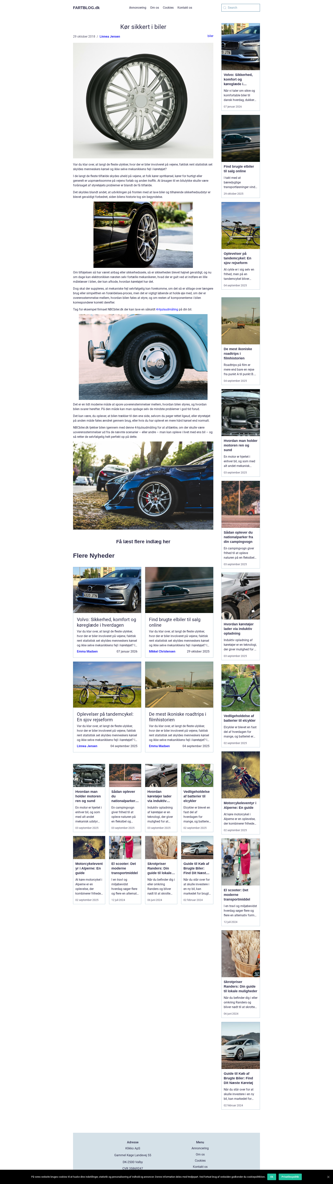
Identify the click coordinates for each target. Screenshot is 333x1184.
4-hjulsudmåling (167, 309)
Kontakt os (184, 7)
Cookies (168, 7)
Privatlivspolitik (290, 1176)
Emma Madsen (87, 651)
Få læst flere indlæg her (143, 541)
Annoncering (137, 7)
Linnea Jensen (110, 36)
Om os (154, 7)
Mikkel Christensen (162, 651)
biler (210, 36)
